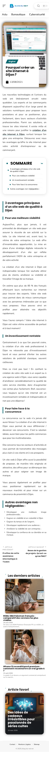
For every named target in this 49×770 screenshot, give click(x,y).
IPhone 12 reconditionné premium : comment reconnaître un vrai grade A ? (24, 668)
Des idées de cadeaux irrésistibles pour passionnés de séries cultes (21, 719)
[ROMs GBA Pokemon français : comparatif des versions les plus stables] (24, 596)
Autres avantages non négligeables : (25, 189)
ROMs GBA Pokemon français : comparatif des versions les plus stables (20, 618)
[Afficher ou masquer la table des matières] (37, 163)
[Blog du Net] (19, 6)
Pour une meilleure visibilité (23, 175)
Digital (12, 61)
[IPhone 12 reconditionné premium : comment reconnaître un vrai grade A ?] (24, 647)
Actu (11, 708)
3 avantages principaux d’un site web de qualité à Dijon (25, 170)
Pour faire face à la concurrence (24, 184)
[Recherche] (38, 6)
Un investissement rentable (23, 180)
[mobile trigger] (5, 6)
